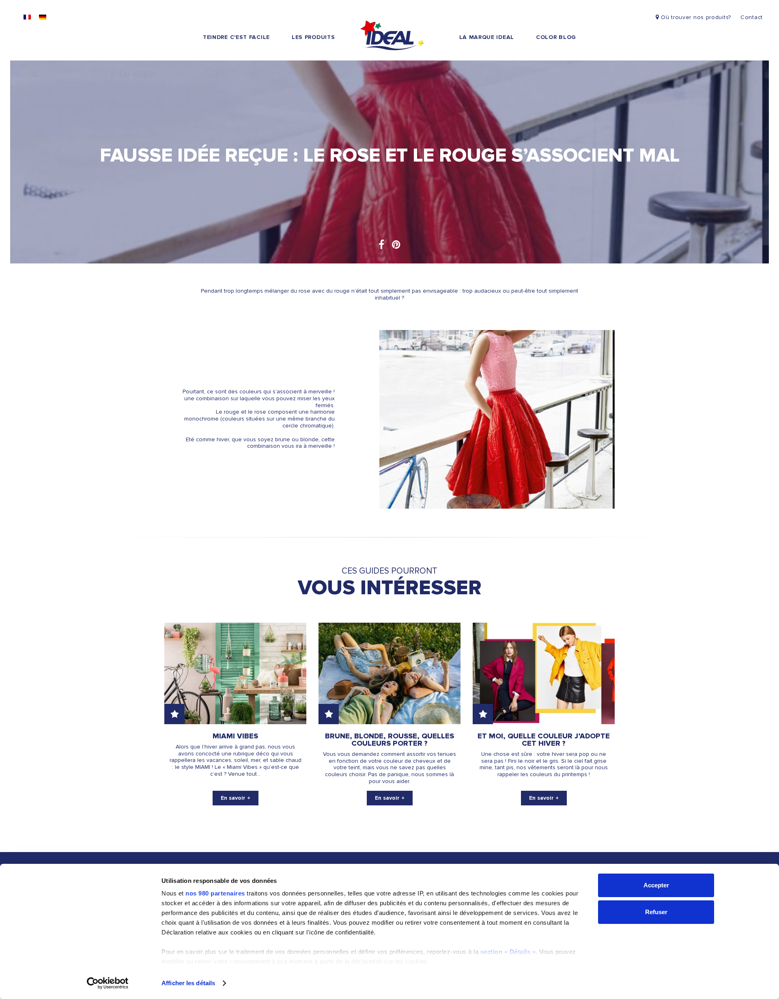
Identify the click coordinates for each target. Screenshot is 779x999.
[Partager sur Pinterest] (396, 245)
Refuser (656, 911)
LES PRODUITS (313, 37)
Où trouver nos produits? (695, 17)
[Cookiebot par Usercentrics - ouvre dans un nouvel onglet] (107, 983)
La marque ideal (486, 37)
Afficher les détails (188, 983)
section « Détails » (508, 951)
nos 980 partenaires (215, 893)
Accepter (656, 885)
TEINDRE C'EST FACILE (236, 37)
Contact (751, 17)
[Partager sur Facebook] (381, 245)
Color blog (556, 37)
